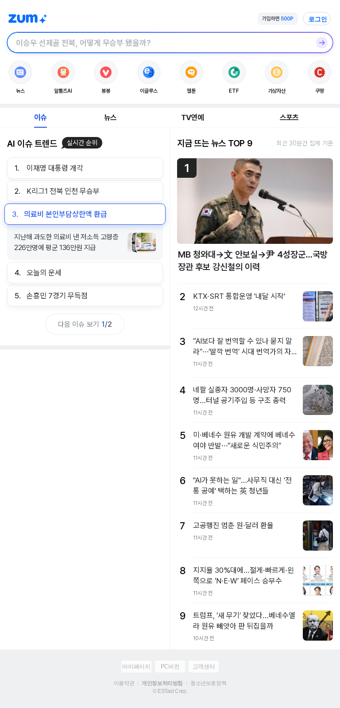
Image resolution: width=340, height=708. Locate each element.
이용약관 (124, 683)
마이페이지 (136, 666)
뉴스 (110, 117)
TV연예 (192, 117)
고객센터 (204, 666)
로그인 (318, 19)
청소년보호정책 (208, 683)
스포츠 (289, 117)
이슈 (40, 117)
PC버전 (170, 666)
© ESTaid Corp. (170, 691)
